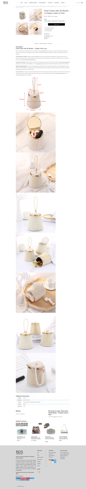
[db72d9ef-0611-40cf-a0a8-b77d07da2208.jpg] (35, 28)
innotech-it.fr (22, 486)
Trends (62, 2)
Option (45, 19)
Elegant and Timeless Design (21, 66)
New (21, 2)
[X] (46, 38)
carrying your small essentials (64, 62)
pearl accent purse (61, 73)
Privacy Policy (62, 458)
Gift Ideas (50, 2)
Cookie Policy (62, 457)
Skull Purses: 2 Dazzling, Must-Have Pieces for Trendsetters (49, 437)
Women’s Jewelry (40, 457)
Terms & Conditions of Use (64, 452)
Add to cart (56, 24)
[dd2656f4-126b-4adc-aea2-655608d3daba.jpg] (22, 28)
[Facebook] (45, 38)
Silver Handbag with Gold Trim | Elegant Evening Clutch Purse (63, 437)
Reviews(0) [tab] (50, 43)
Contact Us (50, 457)
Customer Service (52, 455)
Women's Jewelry (33, 2)
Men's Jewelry (42, 2)
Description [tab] (36, 43)
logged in (54, 416)
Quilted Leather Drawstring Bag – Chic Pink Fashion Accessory (36, 437)
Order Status (51, 454)
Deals (25, 2)
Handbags (56, 2)
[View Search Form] (76, 2)
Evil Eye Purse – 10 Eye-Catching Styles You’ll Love (21, 437)
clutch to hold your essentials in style (29, 59)
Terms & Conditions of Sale (64, 454)
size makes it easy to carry (40, 63)
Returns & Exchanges (52, 452)
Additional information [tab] (43, 43)
